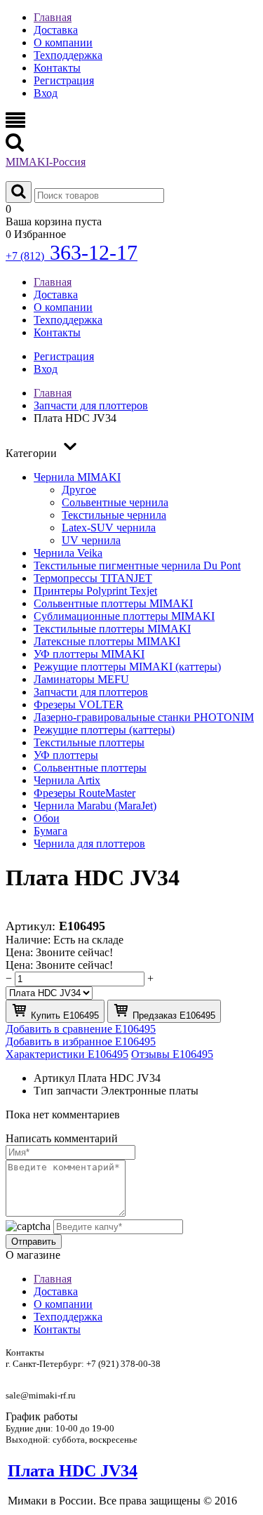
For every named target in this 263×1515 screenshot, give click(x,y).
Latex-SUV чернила (109, 528)
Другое (79, 490)
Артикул (54, 1078)
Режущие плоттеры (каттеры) (104, 730)
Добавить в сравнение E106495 (81, 1029)
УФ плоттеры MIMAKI (89, 654)
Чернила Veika (68, 553)
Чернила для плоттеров (89, 843)
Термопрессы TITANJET (93, 578)
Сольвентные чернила (115, 502)
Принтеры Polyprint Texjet (95, 591)
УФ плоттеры (66, 755)
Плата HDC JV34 (72, 1471)
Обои (47, 818)
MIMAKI (46, 162)
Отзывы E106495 (172, 1054)
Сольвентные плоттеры (90, 768)
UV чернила (91, 540)
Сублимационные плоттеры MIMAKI (124, 616)
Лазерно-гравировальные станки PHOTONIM (144, 717)
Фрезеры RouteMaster (84, 793)
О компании (63, 42)
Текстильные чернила (114, 515)
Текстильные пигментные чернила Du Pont (137, 565)
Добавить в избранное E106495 (81, 1041)
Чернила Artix (67, 780)
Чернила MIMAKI (77, 477)
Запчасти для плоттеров (91, 692)
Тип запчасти (66, 1091)
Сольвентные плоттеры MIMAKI (113, 603)
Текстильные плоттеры (89, 742)
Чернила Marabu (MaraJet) (95, 806)
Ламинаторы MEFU (81, 679)
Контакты (57, 68)
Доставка (56, 30)
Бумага (50, 831)
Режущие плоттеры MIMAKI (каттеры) (127, 667)
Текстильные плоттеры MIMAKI (112, 629)
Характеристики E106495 (67, 1054)
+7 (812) (71, 256)
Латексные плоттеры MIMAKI (107, 641)
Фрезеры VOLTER (78, 704)
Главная (53, 17)
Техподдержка (68, 55)
